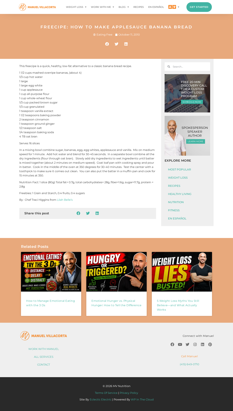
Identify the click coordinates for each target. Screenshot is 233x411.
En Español (156, 7)
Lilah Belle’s (65, 199)
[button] (107, 44)
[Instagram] (195, 344)
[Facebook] (172, 344)
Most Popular (179, 169)
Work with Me (101, 7)
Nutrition (176, 202)
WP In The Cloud (142, 399)
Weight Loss (74, 7)
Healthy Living (179, 194)
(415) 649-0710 (189, 364)
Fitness (174, 210)
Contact (43, 364)
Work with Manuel (43, 349)
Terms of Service (106, 392)
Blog (122, 7)
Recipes (138, 7)
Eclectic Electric (100, 399)
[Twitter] (187, 344)
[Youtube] (180, 344)
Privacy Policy (129, 392)
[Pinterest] (210, 344)
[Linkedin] (202, 344)
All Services (43, 356)
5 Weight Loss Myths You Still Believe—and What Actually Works (178, 305)
